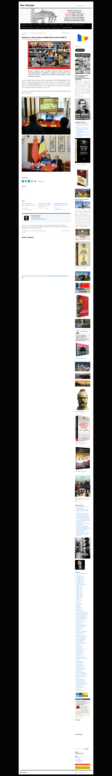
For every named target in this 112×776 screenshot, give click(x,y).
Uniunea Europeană (79, 684)
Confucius (78, 622)
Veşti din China (25, 228)
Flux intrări (78, 759)
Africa (77, 574)
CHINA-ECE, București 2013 (81, 613)
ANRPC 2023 (78, 594)
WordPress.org (79, 761)
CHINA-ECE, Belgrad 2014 (81, 611)
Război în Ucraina (79, 665)
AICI (48, 96)
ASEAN (77, 601)
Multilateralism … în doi (80, 658)
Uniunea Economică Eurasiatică (82, 683)
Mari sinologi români (80, 657)
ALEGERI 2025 (79, 583)
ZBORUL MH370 (79, 690)
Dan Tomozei (27, 5)
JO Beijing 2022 (79, 655)
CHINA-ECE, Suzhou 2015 (81, 618)
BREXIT (78, 605)
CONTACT (61, 25)
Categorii (77, 572)
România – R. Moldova (80, 673)
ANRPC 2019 (78, 588)
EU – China (67, 25)
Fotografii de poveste (80, 649)
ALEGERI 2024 (79, 581)
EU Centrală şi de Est (43, 226)
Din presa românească (80, 638)
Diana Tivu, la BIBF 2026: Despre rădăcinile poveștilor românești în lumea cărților (82, 534)
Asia (77, 602)
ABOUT (31, 25)
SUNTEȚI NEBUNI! (65, 33)
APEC (77, 599)
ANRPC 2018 (78, 587)
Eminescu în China (79, 642)
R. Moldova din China (40, 27)
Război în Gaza (79, 664)
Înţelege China (55, 226)
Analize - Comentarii (38, 225)
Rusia (77, 677)
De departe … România (80, 631)
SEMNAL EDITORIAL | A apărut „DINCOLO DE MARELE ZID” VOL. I (82, 511)
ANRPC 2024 (78, 595)
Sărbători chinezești (79, 680)
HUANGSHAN (79, 651)
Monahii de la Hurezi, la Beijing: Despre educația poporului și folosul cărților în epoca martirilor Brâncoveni (83, 527)
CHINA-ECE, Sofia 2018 (81, 617)
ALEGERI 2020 (79, 580)
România (48, 27)
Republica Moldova (79, 668)
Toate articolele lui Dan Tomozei (39, 219)
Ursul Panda (78, 686)
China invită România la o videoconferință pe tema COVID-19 (29, 205)
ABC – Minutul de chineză (81, 573)
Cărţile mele (78, 607)
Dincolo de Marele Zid (80, 639)
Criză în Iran (78, 628)
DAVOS (77, 629)
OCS (77, 660)
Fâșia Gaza (78, 647)
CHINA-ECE (48, 225)
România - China (65, 226)
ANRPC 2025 (78, 596)
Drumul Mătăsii (79, 640)
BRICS (77, 606)
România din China (56, 27)
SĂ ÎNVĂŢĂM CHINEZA (66, 27)
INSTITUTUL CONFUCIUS (28, 27)
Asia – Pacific (78, 603)
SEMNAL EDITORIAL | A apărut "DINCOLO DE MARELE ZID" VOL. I (82, 125)
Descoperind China (79, 632)
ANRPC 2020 (78, 590)
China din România (53, 25)
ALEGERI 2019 (79, 579)
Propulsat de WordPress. (81, 772)
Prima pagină (25, 25)
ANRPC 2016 (78, 585)
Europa (49, 226)
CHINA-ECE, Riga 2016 (80, 616)
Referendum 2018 (79, 666)
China (35, 25)
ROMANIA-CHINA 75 (80, 676)
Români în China (79, 669)
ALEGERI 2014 (79, 576)
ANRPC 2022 (78, 592)
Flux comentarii (79, 760)
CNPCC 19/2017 (79, 620)
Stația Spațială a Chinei (80, 682)
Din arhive (28, 226)
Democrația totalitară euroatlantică (82, 127)
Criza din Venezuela (79, 627)
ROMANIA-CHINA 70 (80, 675)
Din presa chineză (34, 226)
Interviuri (78, 654)
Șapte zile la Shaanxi (80, 679)
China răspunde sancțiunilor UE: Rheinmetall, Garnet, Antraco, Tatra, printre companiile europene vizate (82, 515)
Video (77, 688)
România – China (79, 672)
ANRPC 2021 (78, 591)
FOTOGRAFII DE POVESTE (78, 25)
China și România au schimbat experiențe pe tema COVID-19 (44, 204)
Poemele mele (78, 661)
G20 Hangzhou (79, 650)
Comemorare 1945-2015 (80, 621)
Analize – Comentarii (80, 584)
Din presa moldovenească (80, 636)
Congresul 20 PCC (79, 624)
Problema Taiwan (79, 662)
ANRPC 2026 (78, 598)
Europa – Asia (78, 646)
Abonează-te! (80, 50)
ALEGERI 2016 (79, 577)
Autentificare (78, 757)
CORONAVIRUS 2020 (55, 225)
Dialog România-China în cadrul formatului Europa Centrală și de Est (61, 205)
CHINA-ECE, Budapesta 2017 (81, 614)
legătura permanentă (37, 228)
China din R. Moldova (43, 25)
